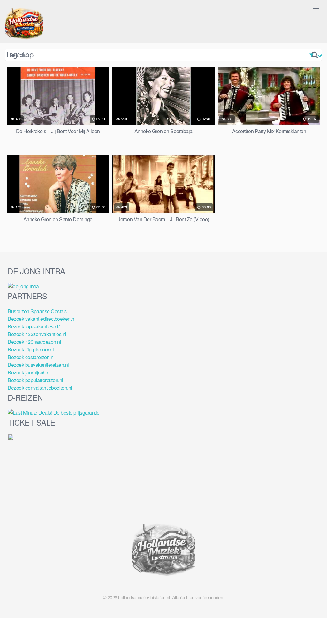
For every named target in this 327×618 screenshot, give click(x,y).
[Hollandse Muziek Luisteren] (24, 24)
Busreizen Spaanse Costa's (37, 311)
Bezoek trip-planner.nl (31, 349)
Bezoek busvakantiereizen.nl (38, 364)
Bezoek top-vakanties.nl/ (33, 326)
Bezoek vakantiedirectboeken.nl (41, 318)
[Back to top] (309, 597)
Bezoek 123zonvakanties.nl (37, 334)
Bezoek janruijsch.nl (29, 372)
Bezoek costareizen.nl (31, 357)
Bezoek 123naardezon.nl (34, 341)
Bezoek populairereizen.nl (35, 380)
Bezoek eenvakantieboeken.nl (40, 387)
